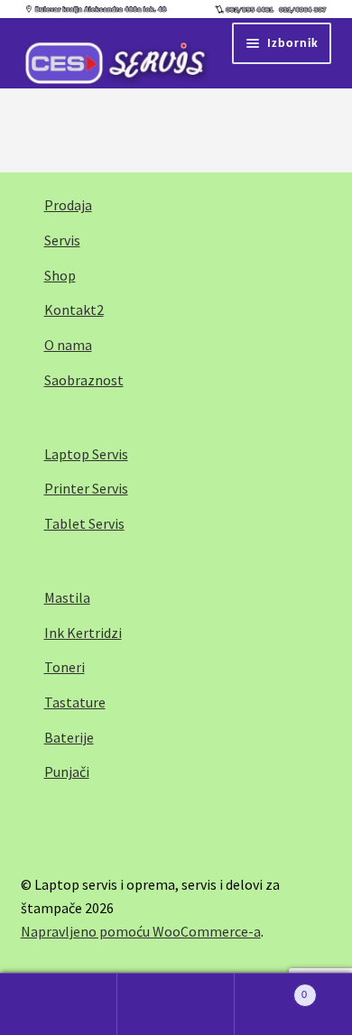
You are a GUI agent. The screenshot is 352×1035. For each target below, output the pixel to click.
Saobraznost (84, 380)
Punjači (66, 771)
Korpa (271, 988)
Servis (62, 240)
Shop (60, 275)
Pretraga (176, 1004)
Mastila (67, 597)
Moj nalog (58, 1004)
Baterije (69, 737)
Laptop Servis (86, 454)
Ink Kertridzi (83, 633)
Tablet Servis (84, 523)
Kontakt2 (74, 309)
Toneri (64, 667)
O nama (68, 345)
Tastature (75, 702)
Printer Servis (86, 488)
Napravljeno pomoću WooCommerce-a (141, 931)
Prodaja (68, 205)
